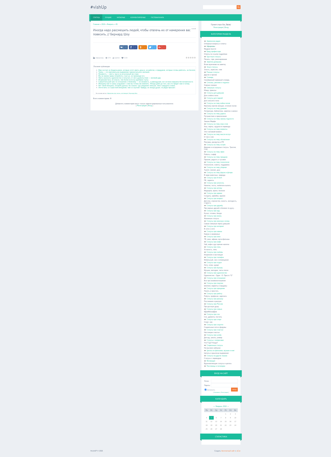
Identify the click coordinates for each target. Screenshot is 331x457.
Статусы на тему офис (215, 152)
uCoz (238, 451)
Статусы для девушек (215, 93)
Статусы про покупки (215, 283)
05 (117, 24)
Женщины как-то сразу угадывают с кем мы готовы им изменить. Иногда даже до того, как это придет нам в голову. (144, 84)
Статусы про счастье (215, 330)
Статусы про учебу (214, 335)
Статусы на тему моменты (217, 129)
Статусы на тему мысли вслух (219, 134)
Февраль (110, 24)
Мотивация (211, 361)
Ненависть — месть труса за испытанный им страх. (118, 74)
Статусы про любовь (215, 252)
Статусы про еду (213, 211)
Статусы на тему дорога (216, 114)
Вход (150, 106)
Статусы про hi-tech (214, 178)
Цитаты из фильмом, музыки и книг (221, 350)
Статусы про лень (214, 247)
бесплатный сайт (228, 451)
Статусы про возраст (215, 198)
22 (226, 425)
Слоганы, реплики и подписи (218, 83)
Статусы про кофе (214, 242)
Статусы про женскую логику (218, 221)
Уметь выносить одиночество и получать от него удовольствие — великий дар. (129, 78)
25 (207, 429)
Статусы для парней (215, 98)
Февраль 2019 (221, 406)
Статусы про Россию (215, 304)
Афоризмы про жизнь (114, 93)
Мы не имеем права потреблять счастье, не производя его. (121, 76)
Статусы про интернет (215, 226)
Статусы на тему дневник (217, 108)
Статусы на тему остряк (216, 145)
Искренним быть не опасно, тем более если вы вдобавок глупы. (123, 80)
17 (235, 421)
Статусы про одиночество (217, 273)
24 (235, 425)
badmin (117, 58)
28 (221, 429)
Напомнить (217, 392)
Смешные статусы (214, 88)
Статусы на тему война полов (218, 103)
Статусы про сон (213, 314)
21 (221, 425)
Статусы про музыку (215, 268)
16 (230, 421)
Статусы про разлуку (215, 299)
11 (206, 421)
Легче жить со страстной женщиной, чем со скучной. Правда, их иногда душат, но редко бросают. (137, 88)
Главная (96, 24)
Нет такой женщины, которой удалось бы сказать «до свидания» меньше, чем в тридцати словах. (137, 86)
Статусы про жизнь (214, 216)
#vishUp (99, 7)
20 (216, 425)
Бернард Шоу (120, 34)
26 (211, 429)
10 (235, 418)
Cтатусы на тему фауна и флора (219, 172)
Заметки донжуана (214, 62)
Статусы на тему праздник (217, 157)
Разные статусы (213, 72)
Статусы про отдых (214, 262)
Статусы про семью (214, 309)
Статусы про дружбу (215, 205)
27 (216, 429)
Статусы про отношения (216, 278)
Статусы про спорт (214, 319)
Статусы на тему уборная (217, 167)
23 (230, 425)
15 (226, 421)
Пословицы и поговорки (216, 366)
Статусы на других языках (217, 356)
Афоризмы (100, 58)
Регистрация (142, 106)
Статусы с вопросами (215, 340)
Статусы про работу (214, 294)
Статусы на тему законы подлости (220, 119)
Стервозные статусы (215, 345)
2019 (103, 24)
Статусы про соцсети (215, 325)
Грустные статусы (214, 57)
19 (211, 425)
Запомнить (211, 390)
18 (207, 425)
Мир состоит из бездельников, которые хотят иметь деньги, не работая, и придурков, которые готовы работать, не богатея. (147, 70)
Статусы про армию (214, 193)
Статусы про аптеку (214, 188)
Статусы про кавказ (214, 231)
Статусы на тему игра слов (217, 124)
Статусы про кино (213, 237)
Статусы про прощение (216, 288)
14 (221, 421)
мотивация (124, 93)
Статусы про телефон (215, 257)
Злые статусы (212, 67)
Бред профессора (214, 51)
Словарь (210, 77)
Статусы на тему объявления (218, 139)
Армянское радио (213, 41)
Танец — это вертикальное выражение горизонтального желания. (124, 72)
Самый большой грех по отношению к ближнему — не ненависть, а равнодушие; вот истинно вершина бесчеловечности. (145, 82)
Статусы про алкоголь (215, 183)
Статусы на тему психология (218, 162)
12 (211, 421)
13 (216, 421)
